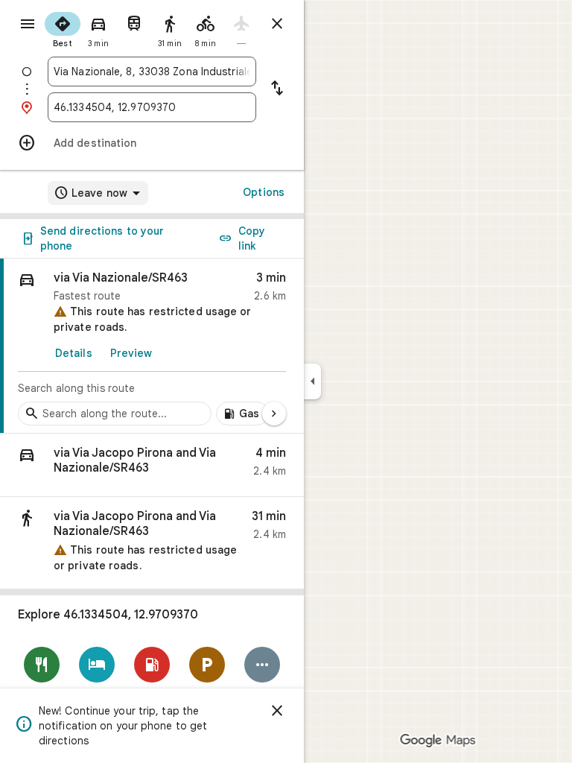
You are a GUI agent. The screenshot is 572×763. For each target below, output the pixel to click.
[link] (152, 346)
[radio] (62, 28)
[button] (152, 465)
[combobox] (152, 71)
